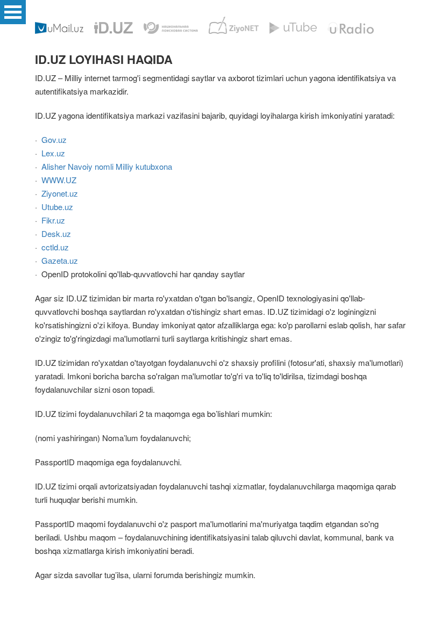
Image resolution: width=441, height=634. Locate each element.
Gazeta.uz (59, 260)
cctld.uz (55, 247)
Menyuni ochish (13, 12)
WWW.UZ (58, 179)
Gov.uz (54, 139)
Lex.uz (53, 152)
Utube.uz (57, 206)
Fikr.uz (53, 220)
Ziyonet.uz (59, 193)
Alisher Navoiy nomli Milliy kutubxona (106, 166)
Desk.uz (56, 233)
